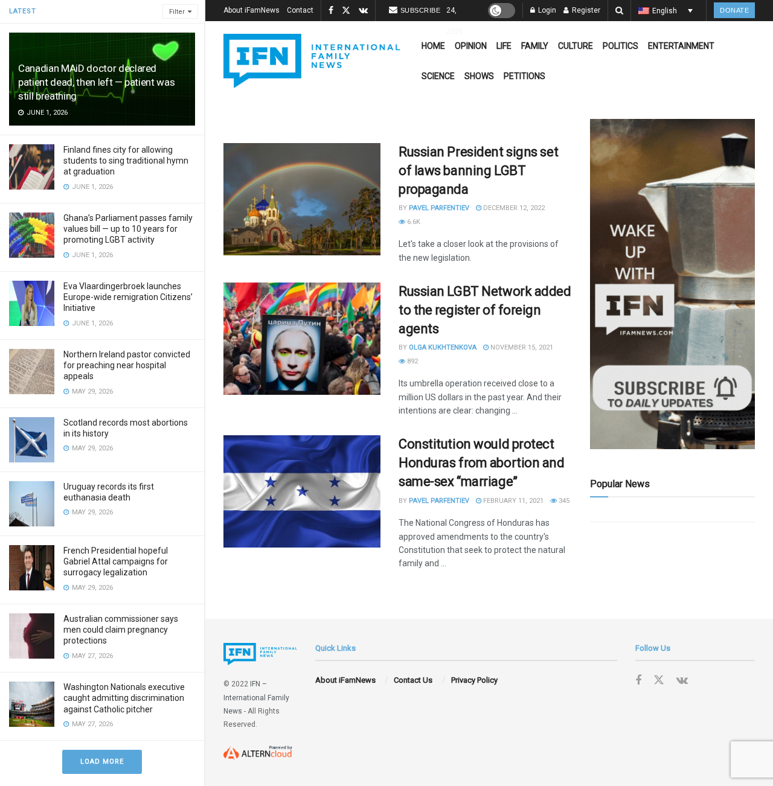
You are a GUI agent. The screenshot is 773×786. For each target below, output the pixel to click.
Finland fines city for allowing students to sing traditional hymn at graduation (125, 160)
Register (585, 10)
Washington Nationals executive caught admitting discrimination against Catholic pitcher (124, 698)
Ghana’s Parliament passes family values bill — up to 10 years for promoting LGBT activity (128, 228)
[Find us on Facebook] (331, 11)
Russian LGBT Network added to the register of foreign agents (485, 310)
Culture (575, 46)
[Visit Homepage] (311, 61)
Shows (479, 76)
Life (504, 46)
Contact (300, 10)
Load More (102, 761)
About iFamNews (251, 10)
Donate (734, 10)
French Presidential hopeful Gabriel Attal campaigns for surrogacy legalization (115, 561)
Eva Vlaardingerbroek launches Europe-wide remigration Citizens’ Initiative (128, 297)
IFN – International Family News (256, 697)
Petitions (524, 76)
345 (563, 501)
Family (534, 46)
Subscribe (420, 10)
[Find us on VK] (363, 11)
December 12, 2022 (513, 208)
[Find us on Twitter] (346, 11)
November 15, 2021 (521, 347)
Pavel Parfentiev (439, 208)
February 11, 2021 (512, 501)
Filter (177, 12)
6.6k (412, 222)
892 (411, 361)
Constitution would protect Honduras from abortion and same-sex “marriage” (482, 462)
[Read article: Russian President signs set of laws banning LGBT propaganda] (301, 199)
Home (433, 46)
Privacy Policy (474, 680)
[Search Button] (619, 10)
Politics (620, 46)
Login (546, 10)
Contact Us (413, 680)
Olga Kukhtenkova (442, 347)
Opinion (471, 46)
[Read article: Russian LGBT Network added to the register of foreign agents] (301, 339)
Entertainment (681, 46)
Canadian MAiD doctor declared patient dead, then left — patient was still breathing (96, 82)
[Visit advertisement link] (672, 284)
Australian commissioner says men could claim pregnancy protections (120, 629)
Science (438, 76)
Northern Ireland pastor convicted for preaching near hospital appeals (126, 365)
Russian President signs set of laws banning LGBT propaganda (478, 170)
